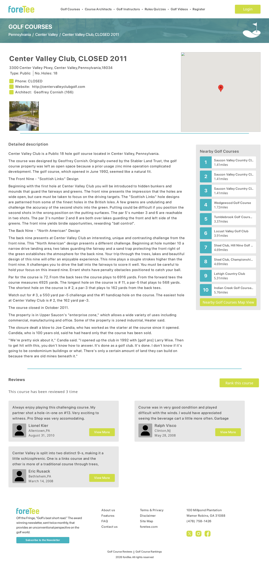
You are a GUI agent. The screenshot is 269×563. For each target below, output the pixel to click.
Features (107, 515)
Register (199, 9)
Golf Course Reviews (119, 551)
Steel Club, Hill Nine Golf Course (234, 245)
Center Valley (46, 34)
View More (102, 432)
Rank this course (239, 383)
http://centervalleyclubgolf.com (58, 87)
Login (247, 9)
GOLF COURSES (30, 26)
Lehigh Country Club (229, 274)
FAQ (104, 521)
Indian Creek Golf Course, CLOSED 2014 (234, 288)
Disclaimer (148, 515)
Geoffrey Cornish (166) (54, 92)
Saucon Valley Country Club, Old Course (234, 188)
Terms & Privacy (152, 510)
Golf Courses (72, 9)
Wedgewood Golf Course (232, 203)
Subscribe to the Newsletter (43, 540)
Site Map (146, 521)
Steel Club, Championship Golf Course (234, 259)
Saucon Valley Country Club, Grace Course (234, 160)
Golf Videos (181, 9)
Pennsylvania (19, 34)
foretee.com (149, 527)
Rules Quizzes (157, 9)
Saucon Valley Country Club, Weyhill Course (234, 174)
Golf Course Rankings (148, 551)
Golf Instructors (130, 9)
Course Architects (100, 9)
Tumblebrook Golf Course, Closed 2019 (234, 217)
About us (108, 510)
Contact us (109, 527)
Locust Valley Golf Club (231, 231)
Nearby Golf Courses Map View (228, 302)
